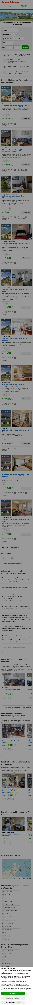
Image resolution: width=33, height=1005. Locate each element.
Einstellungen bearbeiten (13, 998)
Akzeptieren (12, 993)
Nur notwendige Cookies (13, 1002)
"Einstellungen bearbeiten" (21, 984)
